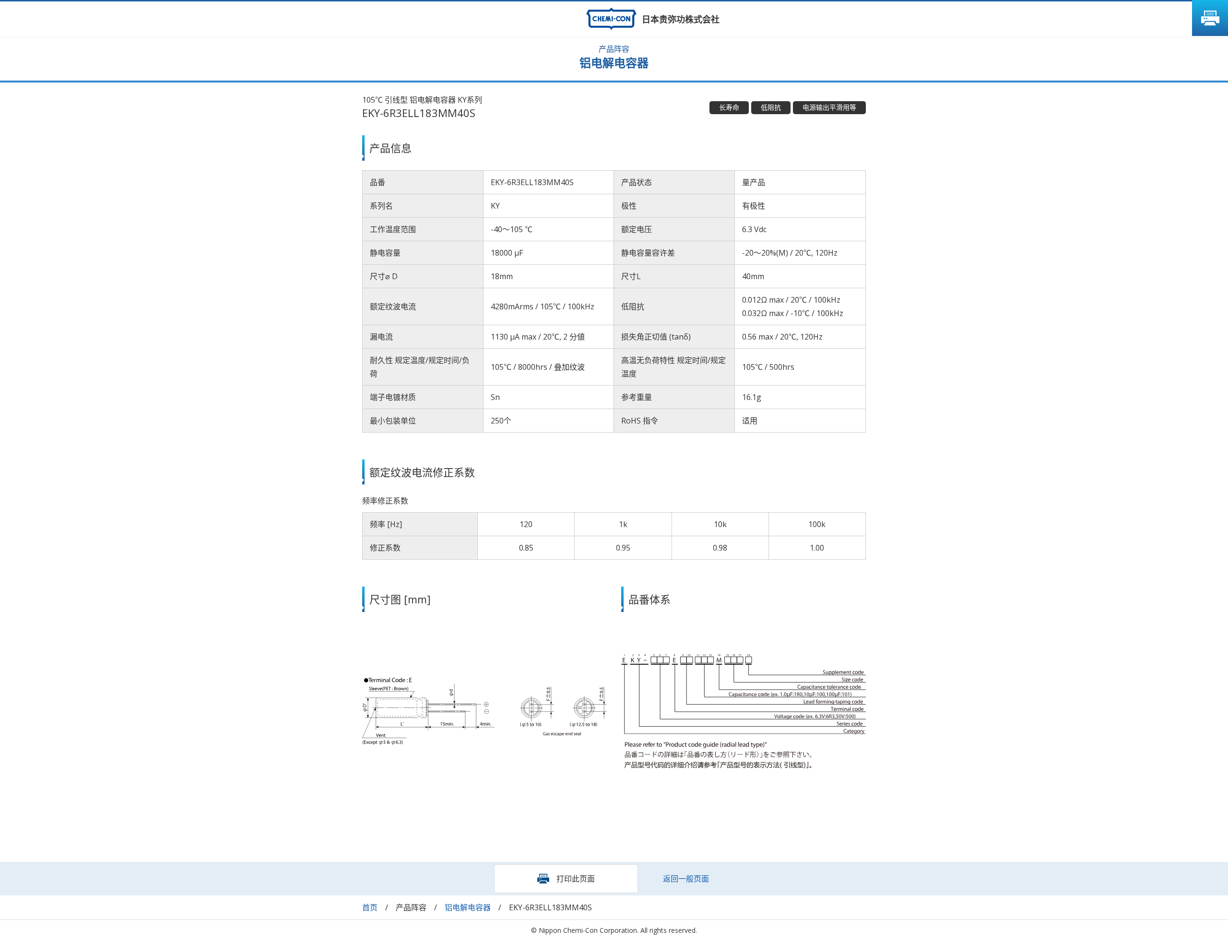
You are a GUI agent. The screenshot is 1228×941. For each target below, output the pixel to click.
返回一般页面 (686, 878)
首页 (370, 907)
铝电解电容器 (468, 907)
